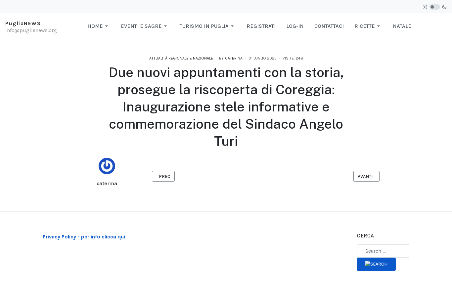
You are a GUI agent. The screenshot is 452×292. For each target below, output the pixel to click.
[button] (98, 26)
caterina (107, 183)
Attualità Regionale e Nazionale (181, 58)
